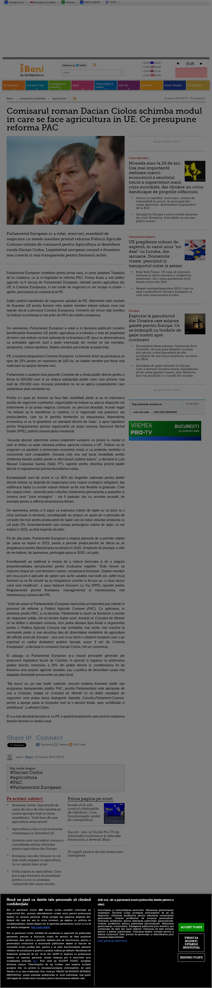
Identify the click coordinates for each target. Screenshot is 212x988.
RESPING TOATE (191, 957)
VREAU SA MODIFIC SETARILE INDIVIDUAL (191, 942)
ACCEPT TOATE (191, 927)
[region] (106, 940)
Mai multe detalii (40, 927)
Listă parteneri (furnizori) (112, 941)
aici (35, 960)
